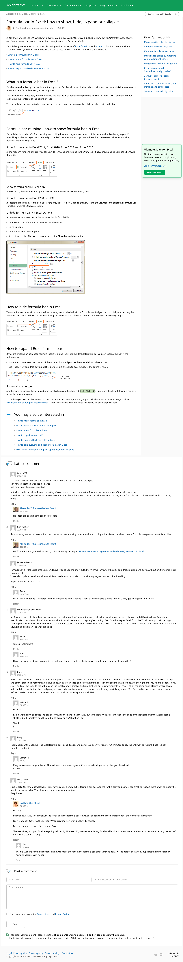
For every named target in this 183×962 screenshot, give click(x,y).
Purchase (126, 5)
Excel (24, 13)
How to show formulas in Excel (31, 430)
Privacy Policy (62, 914)
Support (89, 5)
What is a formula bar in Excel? (23, 54)
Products (36, 5)
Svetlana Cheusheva (30, 802)
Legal (9, 953)
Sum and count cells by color (158, 91)
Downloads (52, 5)
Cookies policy (36, 953)
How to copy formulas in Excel (31, 435)
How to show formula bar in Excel (25, 59)
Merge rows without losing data (160, 63)
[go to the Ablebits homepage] (15, 4)
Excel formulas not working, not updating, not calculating (45, 449)
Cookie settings (52, 953)
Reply (13, 504)
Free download (154, 173)
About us (112, 5)
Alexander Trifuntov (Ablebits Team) (38, 508)
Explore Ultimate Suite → (157, 165)
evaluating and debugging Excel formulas (27, 402)
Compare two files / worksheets (160, 51)
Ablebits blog (13, 13)
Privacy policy (20, 953)
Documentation (73, 5)
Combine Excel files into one (158, 46)
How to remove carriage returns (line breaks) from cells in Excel (111, 551)
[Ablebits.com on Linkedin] (161, 954)
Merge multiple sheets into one (160, 42)
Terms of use (43, 914)
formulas (100, 46)
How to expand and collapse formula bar (28, 68)
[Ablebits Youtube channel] (156, 954)
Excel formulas (36, 13)
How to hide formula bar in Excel (24, 63)
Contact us (67, 953)
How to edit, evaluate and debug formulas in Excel (41, 444)
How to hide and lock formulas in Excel (35, 439)
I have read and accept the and (39, 914)
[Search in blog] (176, 13)
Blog (102, 5)
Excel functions (82, 46)
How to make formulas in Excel (31, 420)
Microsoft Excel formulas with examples (36, 425)
